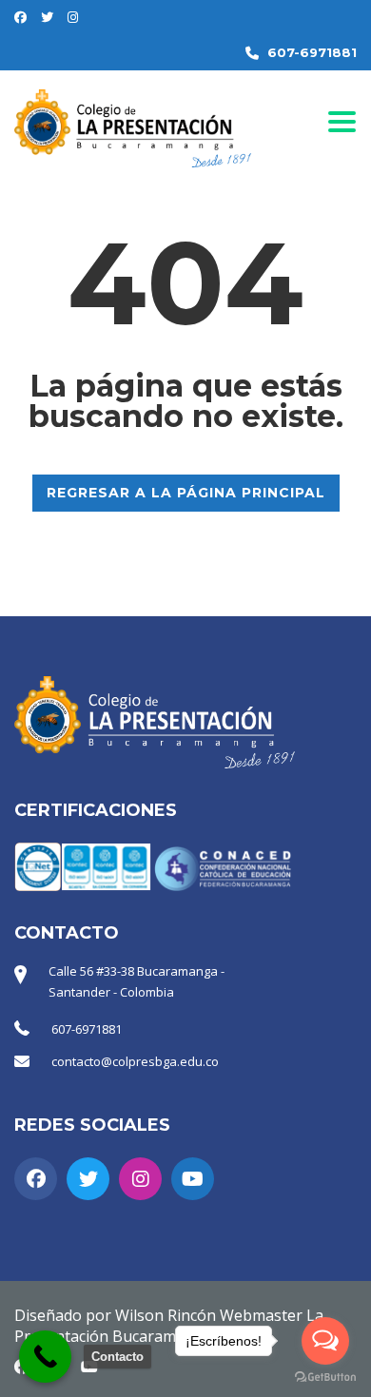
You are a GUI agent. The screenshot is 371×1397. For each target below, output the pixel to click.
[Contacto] (45, 1356)
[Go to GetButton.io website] (325, 1377)
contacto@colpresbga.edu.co (135, 1061)
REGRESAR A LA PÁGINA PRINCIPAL (186, 492)
